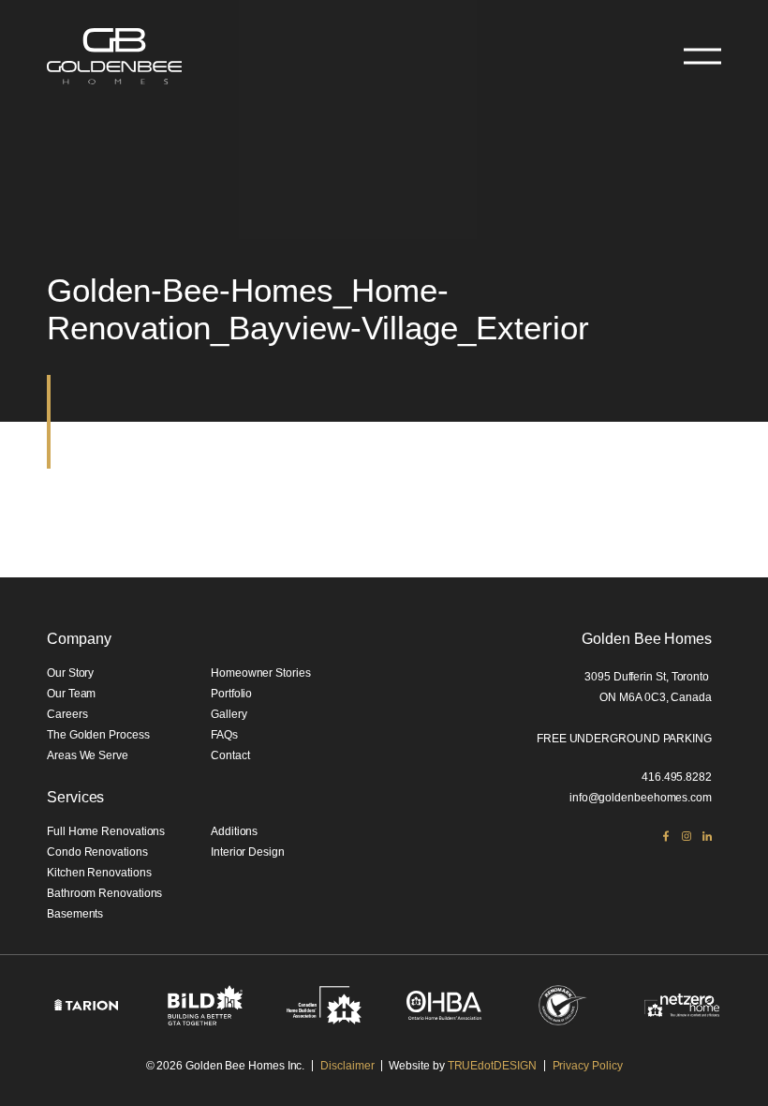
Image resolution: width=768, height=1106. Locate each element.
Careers (67, 714)
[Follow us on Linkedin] (707, 836)
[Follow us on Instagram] (686, 836)
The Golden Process (98, 734)
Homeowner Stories (261, 673)
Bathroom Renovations (104, 893)
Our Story (70, 673)
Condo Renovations (97, 852)
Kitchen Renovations (99, 872)
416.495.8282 (677, 777)
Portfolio (231, 693)
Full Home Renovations (106, 831)
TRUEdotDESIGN (492, 1065)
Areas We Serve (87, 755)
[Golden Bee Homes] (114, 56)
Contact (230, 755)
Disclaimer (347, 1065)
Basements (75, 913)
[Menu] (702, 56)
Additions (234, 831)
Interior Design (248, 852)
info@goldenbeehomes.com (640, 797)
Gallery (228, 714)
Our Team (71, 693)
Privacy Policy (588, 1065)
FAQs (224, 734)
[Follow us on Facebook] (666, 836)
